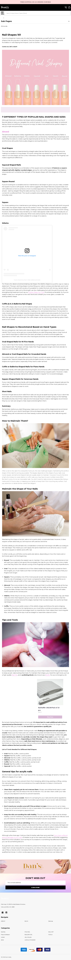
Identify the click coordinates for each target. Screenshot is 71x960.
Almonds (4, 26)
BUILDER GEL (28, 934)
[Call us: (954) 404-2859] (65, 7)
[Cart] (69, 7)
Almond (5, 132)
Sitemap (50, 921)
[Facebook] (2, 912)
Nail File (14, 675)
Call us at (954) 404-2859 (8, 907)
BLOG (26, 921)
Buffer (48, 675)
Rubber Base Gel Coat (36, 292)
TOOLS (50, 934)
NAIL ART (51, 932)
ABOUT (3, 921)
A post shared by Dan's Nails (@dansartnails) (27, 280)
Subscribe (35, 887)
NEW (2, 940)
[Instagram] (6, 912)
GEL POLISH (28, 937)
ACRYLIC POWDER (30, 940)
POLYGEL (27, 932)
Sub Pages (6, 21)
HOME (3, 937)
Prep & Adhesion (5, 934)
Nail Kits (3, 932)
